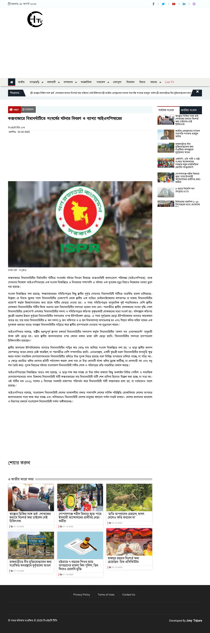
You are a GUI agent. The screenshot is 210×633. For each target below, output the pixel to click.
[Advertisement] (105, 52)
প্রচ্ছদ (16, 110)
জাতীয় (21, 82)
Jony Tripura (194, 621)
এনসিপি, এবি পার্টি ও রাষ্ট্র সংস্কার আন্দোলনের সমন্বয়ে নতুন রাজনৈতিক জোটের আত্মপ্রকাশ (187, 163)
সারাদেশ (101, 82)
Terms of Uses (106, 595)
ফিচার (142, 82)
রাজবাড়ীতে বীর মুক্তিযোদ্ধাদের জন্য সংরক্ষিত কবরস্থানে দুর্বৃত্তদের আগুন (31, 564)
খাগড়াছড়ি (35, 82)
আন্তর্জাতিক (86, 82)
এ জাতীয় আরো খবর (20, 479)
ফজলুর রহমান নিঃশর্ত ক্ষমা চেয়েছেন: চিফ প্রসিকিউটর (123, 560)
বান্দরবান (68, 82)
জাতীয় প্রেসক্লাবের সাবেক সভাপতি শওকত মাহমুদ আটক (118, 93)
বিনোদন (130, 82)
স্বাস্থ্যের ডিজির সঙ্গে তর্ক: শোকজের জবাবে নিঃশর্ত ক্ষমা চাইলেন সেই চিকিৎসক (55, 93)
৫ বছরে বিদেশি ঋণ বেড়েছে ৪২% (184, 190)
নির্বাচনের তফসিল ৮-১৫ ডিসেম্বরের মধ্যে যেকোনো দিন (187, 204)
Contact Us (128, 595)
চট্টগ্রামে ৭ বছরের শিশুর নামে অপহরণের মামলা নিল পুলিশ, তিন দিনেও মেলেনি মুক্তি (78, 565)
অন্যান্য (154, 82)
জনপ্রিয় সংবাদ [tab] (189, 110)
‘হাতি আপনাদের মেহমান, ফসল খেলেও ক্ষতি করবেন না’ (126, 516)
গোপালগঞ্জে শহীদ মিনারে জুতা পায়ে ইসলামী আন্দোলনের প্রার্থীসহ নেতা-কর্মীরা (80, 517)
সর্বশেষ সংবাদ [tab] (166, 110)
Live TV (169, 82)
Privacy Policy (81, 595)
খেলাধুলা (117, 82)
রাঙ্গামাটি (51, 82)
